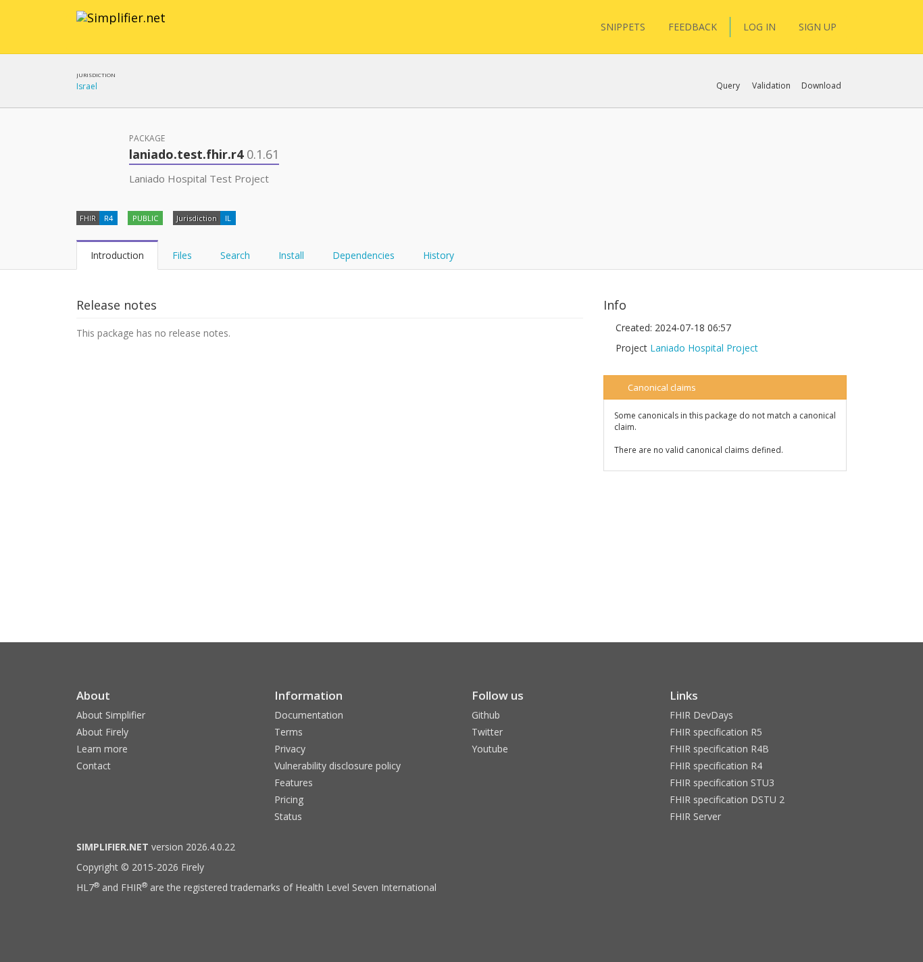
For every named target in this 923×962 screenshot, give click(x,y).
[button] (728, 86)
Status (288, 816)
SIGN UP (818, 26)
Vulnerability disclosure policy (337, 765)
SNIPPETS (623, 26)
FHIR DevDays (701, 714)
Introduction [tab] (117, 255)
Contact (93, 765)
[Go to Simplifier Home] (121, 26)
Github (486, 714)
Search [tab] (235, 255)
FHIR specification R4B (719, 748)
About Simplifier (110, 714)
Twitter (487, 731)
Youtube (490, 748)
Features (293, 782)
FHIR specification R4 (716, 765)
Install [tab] (291, 255)
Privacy (289, 748)
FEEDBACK (692, 26)
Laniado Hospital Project (704, 347)
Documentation (308, 714)
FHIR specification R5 (716, 731)
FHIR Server (695, 816)
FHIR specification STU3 (722, 782)
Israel (86, 86)
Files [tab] (182, 255)
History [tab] (438, 255)
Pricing (288, 799)
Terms (288, 731)
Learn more (102, 748)
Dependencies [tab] (363, 255)
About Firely (102, 731)
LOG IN (759, 26)
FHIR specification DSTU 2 (727, 799)
